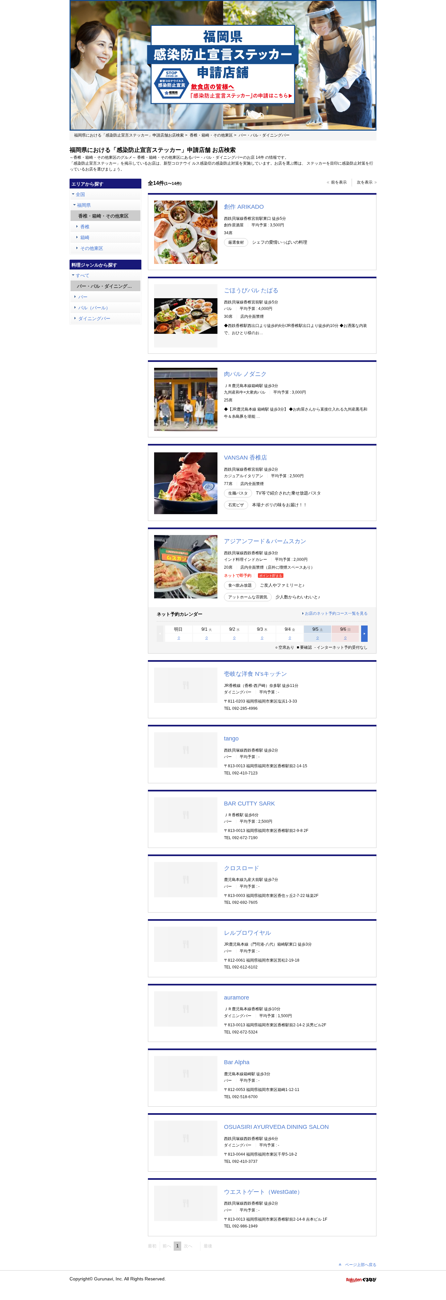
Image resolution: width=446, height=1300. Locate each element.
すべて (82, 275)
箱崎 (84, 237)
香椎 (84, 226)
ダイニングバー (94, 318)
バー (83, 297)
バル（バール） (94, 307)
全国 (80, 194)
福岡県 (84, 205)
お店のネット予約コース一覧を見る (336, 613)
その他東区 (91, 248)
